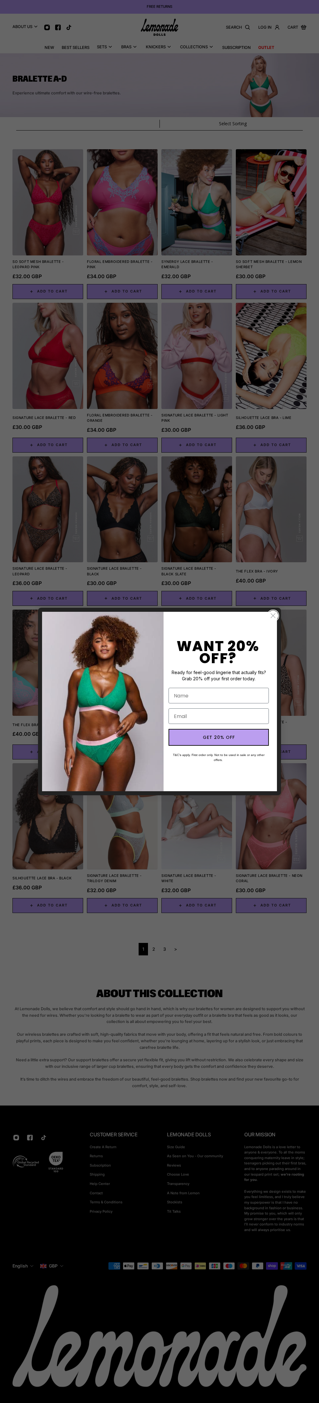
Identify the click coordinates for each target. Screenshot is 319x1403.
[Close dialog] (273, 615)
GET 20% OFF (219, 737)
